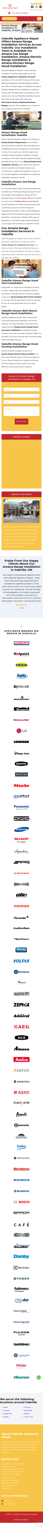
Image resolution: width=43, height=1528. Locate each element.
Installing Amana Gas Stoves (26, 201)
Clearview (6, 1410)
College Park (7, 1413)
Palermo (26, 1413)
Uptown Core (28, 1417)
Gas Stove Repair (8, 1466)
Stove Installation (8, 1485)
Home (3, 22)
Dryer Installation (8, 1478)
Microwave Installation (10, 1480)
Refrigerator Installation (10, 1483)
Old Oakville (28, 1410)
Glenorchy (27, 1407)
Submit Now (21, 421)
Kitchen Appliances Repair (12, 1469)
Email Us (7, 1501)
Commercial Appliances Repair (13, 1464)
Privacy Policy (7, 1488)
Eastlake (6, 1417)
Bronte (5, 1407)
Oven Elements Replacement (13, 1472)
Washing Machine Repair (11, 1474)
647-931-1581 (9, 1504)
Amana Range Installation (14, 22)
